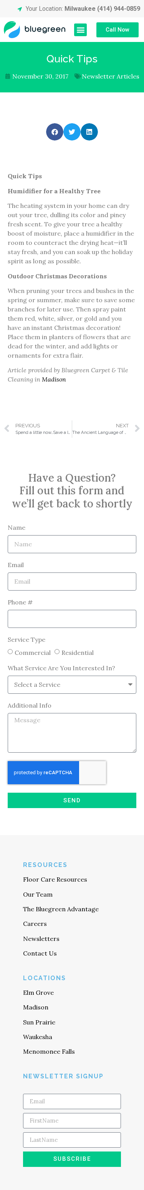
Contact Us (40, 953)
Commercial (33, 652)
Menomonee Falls (49, 1051)
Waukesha (37, 1037)
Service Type (26, 639)
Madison (54, 379)
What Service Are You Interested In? (61, 668)
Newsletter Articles (110, 76)
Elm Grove (38, 992)
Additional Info (29, 705)
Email (16, 565)
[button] (80, 29)
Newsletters (41, 938)
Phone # (20, 602)
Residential (77, 652)
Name (16, 527)
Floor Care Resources (55, 879)
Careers (35, 923)
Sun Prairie (39, 1022)
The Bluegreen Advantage (61, 909)
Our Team (38, 894)
